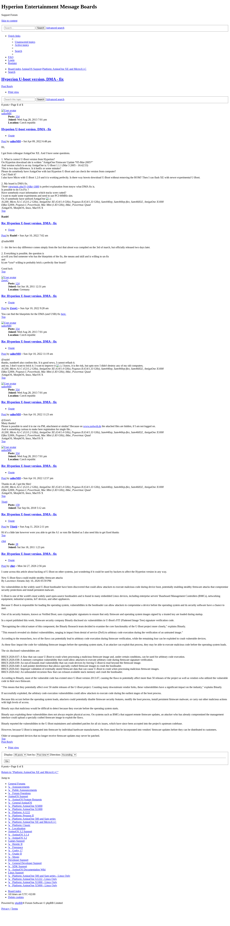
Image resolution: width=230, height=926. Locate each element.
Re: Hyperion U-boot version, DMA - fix (29, 223)
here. (63, 314)
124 (17, 283)
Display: (9, 754)
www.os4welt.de (92, 426)
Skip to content (9, 20)
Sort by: (31, 754)
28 (16, 544)
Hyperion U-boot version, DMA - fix (32, 79)
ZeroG (4, 280)
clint (3, 541)
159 (17, 504)
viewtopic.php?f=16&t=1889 (23, 186)
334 (17, 116)
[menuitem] (25, 42)
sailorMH (6, 113)
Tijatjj (4, 501)
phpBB (19, 903)
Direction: (55, 754)
